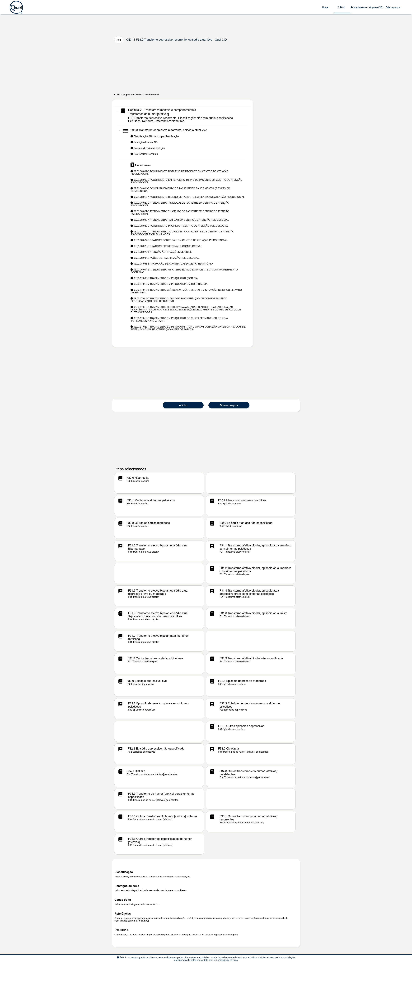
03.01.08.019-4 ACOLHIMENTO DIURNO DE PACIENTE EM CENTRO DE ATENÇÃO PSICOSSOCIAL (188, 197)
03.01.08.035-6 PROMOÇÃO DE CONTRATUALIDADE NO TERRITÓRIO (173, 263)
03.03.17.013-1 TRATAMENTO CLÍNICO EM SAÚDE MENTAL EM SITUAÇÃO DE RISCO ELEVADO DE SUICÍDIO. (186, 291)
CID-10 (341, 7)
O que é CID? (376, 7)
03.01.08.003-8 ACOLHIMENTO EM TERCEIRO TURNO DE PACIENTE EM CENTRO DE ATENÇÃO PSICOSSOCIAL (186, 181)
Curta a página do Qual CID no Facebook (136, 94)
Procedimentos (359, 7)
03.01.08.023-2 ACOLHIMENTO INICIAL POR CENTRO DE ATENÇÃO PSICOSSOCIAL (180, 225)
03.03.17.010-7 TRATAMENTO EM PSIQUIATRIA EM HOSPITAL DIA (170, 284)
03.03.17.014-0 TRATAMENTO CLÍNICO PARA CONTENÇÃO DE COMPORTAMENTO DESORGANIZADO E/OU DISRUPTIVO (179, 300)
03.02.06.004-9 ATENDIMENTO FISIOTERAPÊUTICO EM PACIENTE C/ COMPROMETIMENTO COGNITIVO (184, 271)
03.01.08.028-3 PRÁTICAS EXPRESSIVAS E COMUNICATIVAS (167, 246)
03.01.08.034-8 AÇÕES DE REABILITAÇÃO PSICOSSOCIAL (166, 257)
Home (325, 7)
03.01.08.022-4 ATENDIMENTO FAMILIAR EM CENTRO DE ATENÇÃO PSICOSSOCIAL (181, 219)
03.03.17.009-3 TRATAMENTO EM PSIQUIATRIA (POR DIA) (165, 278)
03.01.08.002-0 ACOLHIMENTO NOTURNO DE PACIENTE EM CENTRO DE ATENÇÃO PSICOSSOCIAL (180, 172)
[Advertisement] (206, 67)
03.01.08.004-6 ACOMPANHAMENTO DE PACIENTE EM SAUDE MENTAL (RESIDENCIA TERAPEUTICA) (180, 189)
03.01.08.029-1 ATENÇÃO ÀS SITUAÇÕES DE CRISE (162, 251)
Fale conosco (393, 7)
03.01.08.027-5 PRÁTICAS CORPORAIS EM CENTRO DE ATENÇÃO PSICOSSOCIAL (180, 240)
